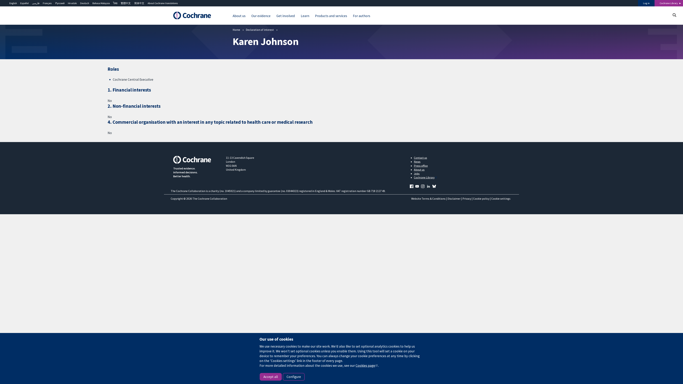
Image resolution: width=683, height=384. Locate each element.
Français (47, 3)
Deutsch (84, 3)
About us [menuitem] (239, 16)
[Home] (197, 15)
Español (24, 3)
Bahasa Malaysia (101, 3)
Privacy (466, 198)
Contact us (420, 157)
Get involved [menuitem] (285, 16)
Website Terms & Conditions (428, 198)
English (13, 3)
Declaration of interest (260, 29)
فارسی (35, 3)
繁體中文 (126, 3)
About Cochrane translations (163, 3)
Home (236, 29)
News (417, 161)
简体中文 (139, 3)
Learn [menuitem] (305, 16)
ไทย (115, 3)
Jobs (417, 173)
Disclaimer (454, 198)
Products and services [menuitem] (331, 16)
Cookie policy (481, 198)
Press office (421, 165)
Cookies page (365, 365)
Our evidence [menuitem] (261, 16)
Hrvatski (72, 3)
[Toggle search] (674, 15)
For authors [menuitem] (361, 16)
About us (419, 169)
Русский (60, 3)
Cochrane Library (669, 3)
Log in (646, 3)
